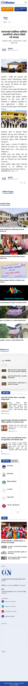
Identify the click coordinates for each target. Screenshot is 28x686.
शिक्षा (10, 22)
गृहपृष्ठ (5, 22)
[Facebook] (21, 182)
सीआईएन (10, 48)
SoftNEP (16, 685)
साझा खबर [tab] (14, 461)
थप (18, 512)
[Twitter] (24, 182)
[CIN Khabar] (8, 2)
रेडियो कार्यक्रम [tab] (6, 461)
